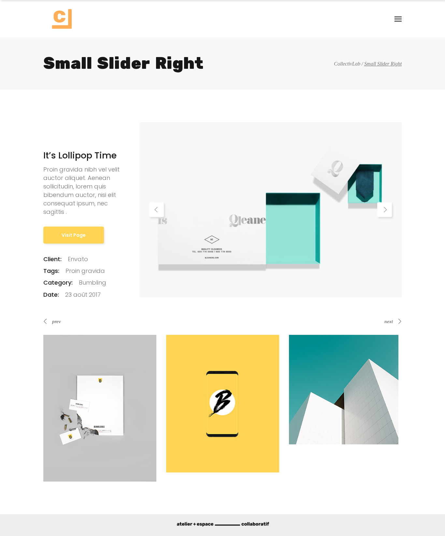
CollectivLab (347, 64)
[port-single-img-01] (270, 209)
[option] (270, 209)
